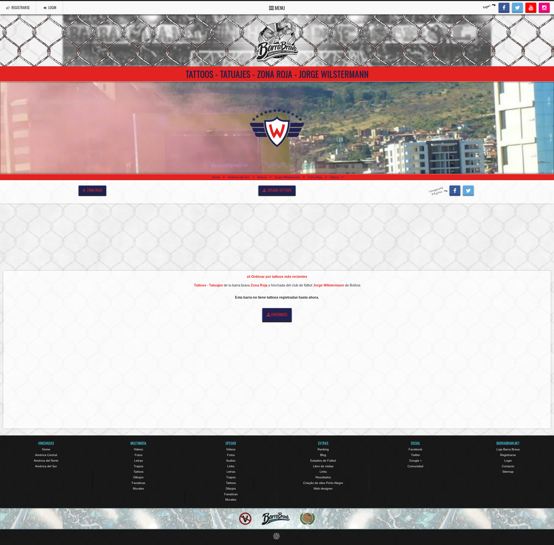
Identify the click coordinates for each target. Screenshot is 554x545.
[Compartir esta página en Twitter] (468, 189)
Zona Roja (315, 177)
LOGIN (51, 7)
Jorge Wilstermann (287, 177)
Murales (138, 488)
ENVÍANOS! (279, 314)
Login (508, 460)
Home (216, 177)
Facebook (415, 449)
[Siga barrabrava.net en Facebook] (504, 7)
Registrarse (508, 455)
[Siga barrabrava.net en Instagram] (544, 7)
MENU (279, 7)
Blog (323, 455)
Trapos (138, 466)
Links (230, 466)
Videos (138, 449)
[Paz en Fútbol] (245, 519)
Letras (138, 460)
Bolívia (262, 177)
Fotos (138, 455)
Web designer (323, 488)
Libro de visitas (323, 466)
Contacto (508, 466)
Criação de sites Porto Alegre (323, 483)
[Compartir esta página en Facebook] (454, 189)
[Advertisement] (277, 237)
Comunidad (415, 466)
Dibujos (138, 477)
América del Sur (239, 177)
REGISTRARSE (20, 7)
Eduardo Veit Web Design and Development (277, 536)
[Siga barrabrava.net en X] (517, 7)
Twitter (415, 455)
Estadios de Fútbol (323, 460)
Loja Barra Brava (508, 449)
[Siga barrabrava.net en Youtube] (530, 7)
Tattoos (138, 471)
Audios (230, 460)
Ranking (323, 449)
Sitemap (508, 471)
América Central (46, 455)
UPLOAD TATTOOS (279, 190)
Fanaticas (138, 483)
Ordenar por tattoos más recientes (278, 276)
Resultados (323, 477)
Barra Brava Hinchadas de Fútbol (277, 40)
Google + (415, 460)
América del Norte (46, 460)
